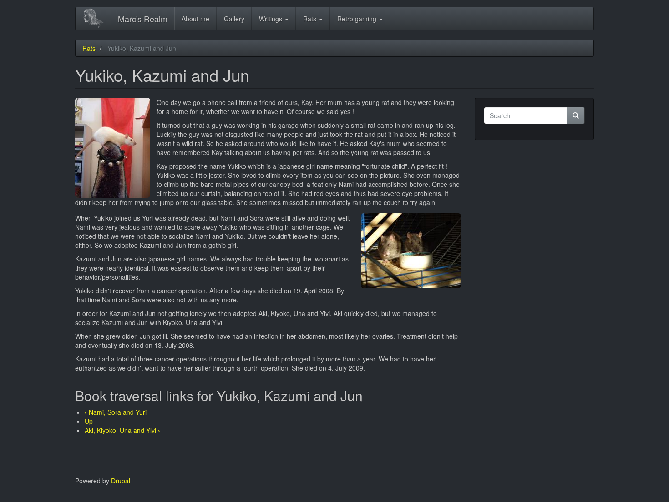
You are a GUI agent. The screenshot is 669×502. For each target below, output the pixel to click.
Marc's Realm (142, 19)
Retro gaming (357, 18)
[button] (112, 148)
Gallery (234, 18)
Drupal (120, 480)
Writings (271, 18)
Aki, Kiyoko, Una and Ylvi (122, 430)
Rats (310, 18)
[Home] (96, 18)
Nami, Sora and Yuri (116, 412)
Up (89, 421)
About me (195, 18)
